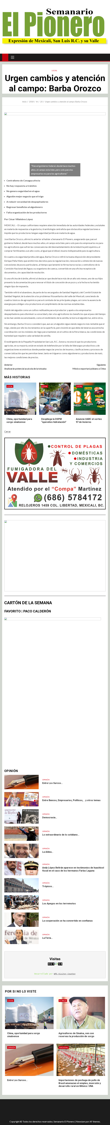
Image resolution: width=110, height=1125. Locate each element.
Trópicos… (48, 886)
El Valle (62, 1001)
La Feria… (47, 938)
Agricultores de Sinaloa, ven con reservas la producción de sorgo (76, 1035)
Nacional (63, 1047)
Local (54, 70)
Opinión (46, 780)
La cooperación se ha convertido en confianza (67, 920)
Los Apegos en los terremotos (59, 903)
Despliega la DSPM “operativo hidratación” (53, 420)
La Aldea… (47, 852)
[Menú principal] (12, 57)
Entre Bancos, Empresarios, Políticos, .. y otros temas (71, 800)
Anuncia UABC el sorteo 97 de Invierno (89, 420)
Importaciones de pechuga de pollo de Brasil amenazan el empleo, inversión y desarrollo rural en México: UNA (80, 1083)
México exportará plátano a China (89, 366)
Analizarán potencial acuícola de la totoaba (25, 366)
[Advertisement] (53, 1108)
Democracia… (49, 817)
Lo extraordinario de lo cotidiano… (60, 834)
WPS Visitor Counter (65, 974)
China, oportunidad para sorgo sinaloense (19, 420)
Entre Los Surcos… (52, 783)
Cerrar (7, 431)
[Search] (105, 57)
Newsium (80, 1121)
